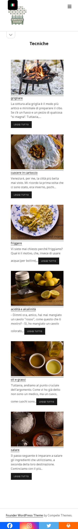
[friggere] (37, 223)
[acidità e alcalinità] (37, 289)
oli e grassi (18, 380)
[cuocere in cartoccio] (37, 152)
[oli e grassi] (37, 359)
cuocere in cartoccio (24, 173)
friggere (16, 243)
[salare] (37, 430)
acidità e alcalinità (23, 309)
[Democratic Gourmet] (17, 25)
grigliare (17, 98)
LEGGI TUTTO (22, 125)
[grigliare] (37, 78)
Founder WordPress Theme (24, 515)
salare (15, 450)
